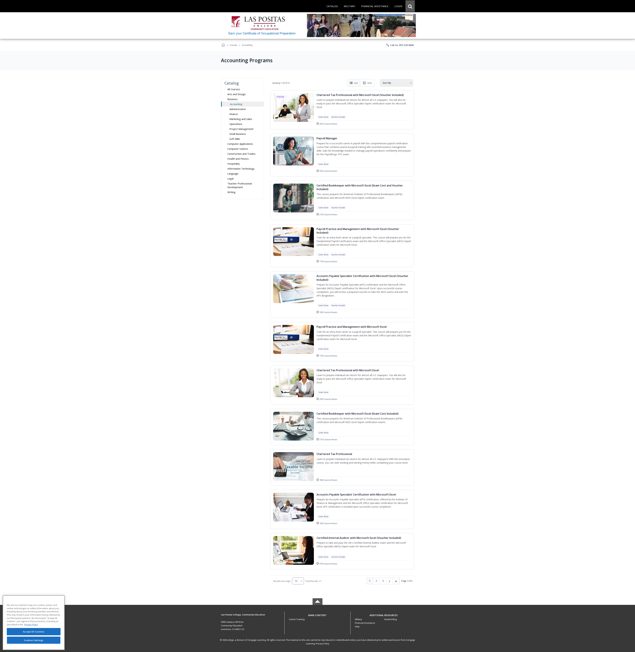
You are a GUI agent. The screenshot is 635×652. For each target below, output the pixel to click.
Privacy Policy (322, 643)
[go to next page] (389, 581)
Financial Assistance (365, 622)
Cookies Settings (33, 640)
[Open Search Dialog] (410, 6)
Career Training (296, 619)
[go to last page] (396, 581)
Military (358, 619)
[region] (34, 622)
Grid (369, 82)
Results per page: (282, 581)
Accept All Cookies (33, 631)
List (356, 82)
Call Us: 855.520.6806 (400, 45)
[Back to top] (317, 617)
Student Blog (390, 619)
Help (357, 626)
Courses (233, 45)
